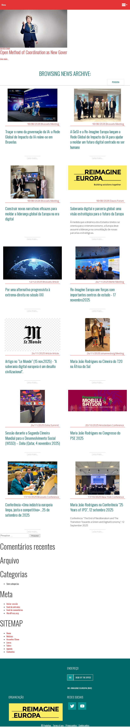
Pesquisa (115, 82)
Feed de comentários (14, 610)
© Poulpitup (46, 725)
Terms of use (58, 725)
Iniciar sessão (12, 603)
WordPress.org (12, 613)
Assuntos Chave (12, 639)
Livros (8, 642)
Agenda (9, 648)
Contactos (10, 651)
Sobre (8, 645)
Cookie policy (84, 725)
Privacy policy (71, 725)
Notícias (9, 636)
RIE (70, 677)
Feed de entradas (13, 607)
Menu (4, 4)
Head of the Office (83, 677)
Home (8, 633)
